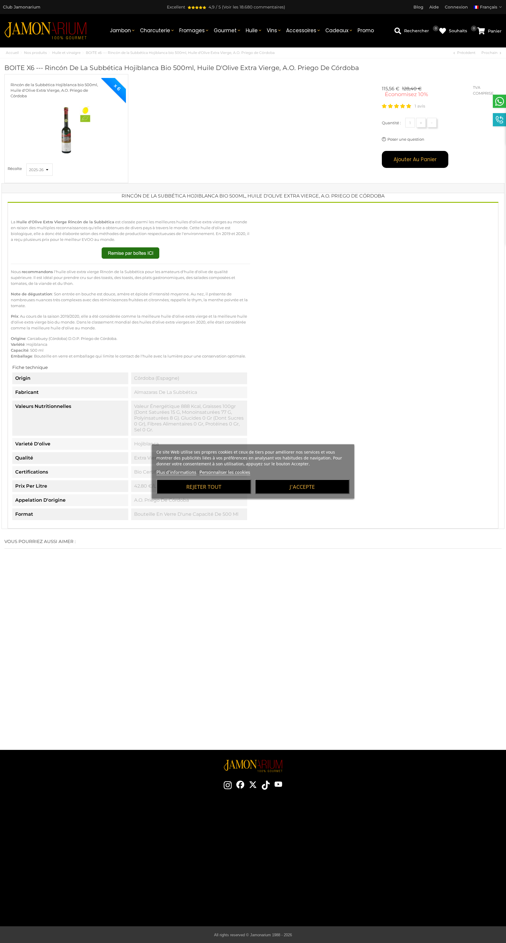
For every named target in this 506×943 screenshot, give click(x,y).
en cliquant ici (60, 851)
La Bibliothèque (292, 902)
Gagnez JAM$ (171, 840)
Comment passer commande (416, 823)
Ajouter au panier (415, 159)
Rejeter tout (203, 486)
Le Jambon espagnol (292, 823)
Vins (274, 30)
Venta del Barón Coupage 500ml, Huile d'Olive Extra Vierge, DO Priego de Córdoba (379, 685)
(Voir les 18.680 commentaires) (253, 7)
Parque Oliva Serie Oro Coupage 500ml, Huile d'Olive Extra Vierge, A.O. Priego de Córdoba (464, 685)
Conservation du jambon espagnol (292, 849)
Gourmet (227, 30)
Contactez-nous (171, 823)
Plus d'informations (176, 472)
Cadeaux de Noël (171, 858)
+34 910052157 (74, 862)
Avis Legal (416, 849)
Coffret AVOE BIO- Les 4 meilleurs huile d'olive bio (211, 681)
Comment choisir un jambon (291, 832)
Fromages (194, 30)
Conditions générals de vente (416, 840)
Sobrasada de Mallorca (291, 884)
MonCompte (416, 876)
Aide (416, 884)
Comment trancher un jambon (291, 840)
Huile (254, 30)
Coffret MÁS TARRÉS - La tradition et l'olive (126, 681)
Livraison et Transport (416, 832)
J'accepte (302, 486)
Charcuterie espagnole (292, 867)
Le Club (172, 832)
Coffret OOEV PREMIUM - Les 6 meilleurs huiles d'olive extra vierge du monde (42, 685)
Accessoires (303, 30)
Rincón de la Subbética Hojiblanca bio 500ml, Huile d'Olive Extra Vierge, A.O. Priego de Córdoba (54, 90)
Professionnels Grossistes (172, 867)
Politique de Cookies (416, 858)
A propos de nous (171, 849)
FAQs (416, 867)
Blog (172, 884)
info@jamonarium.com (55, 840)
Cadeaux (339, 30)
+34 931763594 (45, 862)
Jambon (123, 30)
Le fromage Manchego (292, 893)
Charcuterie (157, 30)
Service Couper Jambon (171, 876)
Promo (366, 30)
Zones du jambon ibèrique (292, 858)
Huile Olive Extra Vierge (292, 876)
